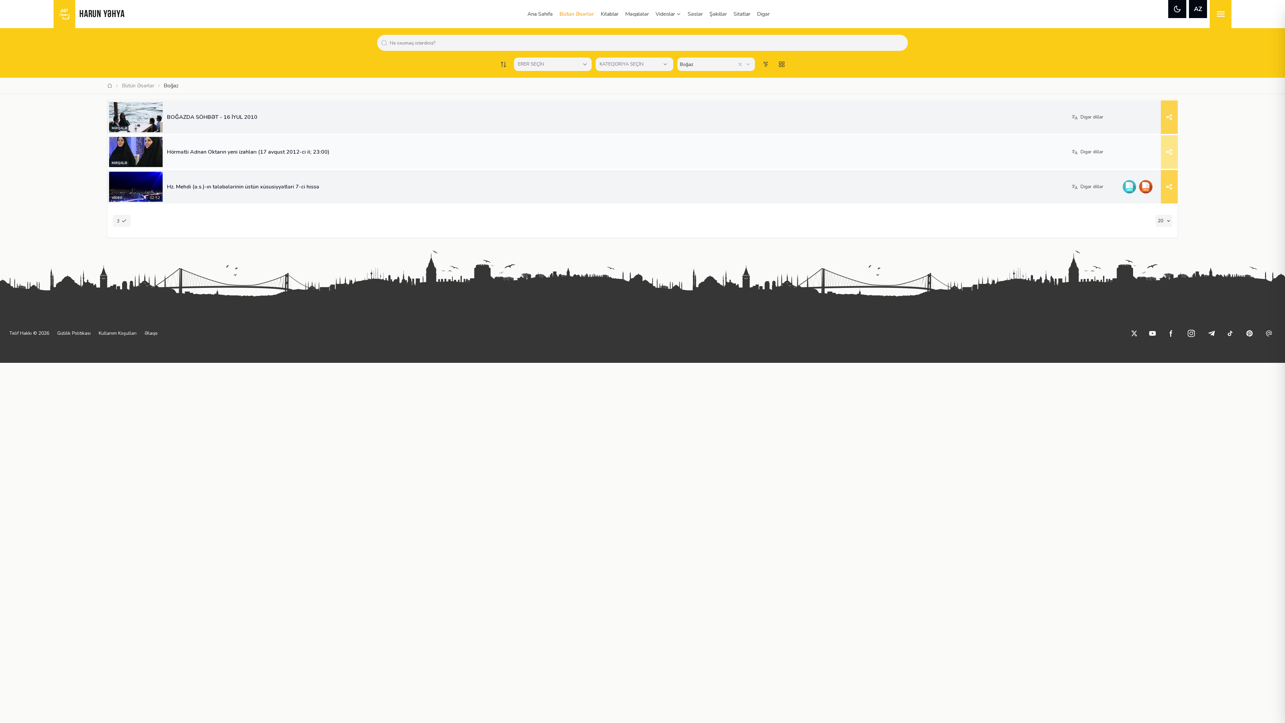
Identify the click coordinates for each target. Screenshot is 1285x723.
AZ (1198, 9)
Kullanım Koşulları (118, 333)
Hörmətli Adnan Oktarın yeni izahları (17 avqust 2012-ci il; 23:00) (248, 152)
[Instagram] (1191, 333)
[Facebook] (1171, 333)
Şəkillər (718, 14)
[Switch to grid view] (781, 64)
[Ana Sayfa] (109, 85)
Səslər (695, 14)
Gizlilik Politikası (74, 333)
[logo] (64, 14)
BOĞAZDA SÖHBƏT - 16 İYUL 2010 (212, 117)
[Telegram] (1211, 333)
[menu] (1220, 14)
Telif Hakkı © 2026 (29, 333)
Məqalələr (637, 14)
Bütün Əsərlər (577, 14)
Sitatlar (742, 14)
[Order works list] (503, 64)
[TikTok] (1230, 333)
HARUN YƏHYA (101, 14)
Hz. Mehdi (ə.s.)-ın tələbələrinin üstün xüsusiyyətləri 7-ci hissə (243, 186)
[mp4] (1145, 186)
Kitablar (609, 14)
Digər (763, 14)
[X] (1134, 333)
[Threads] (1269, 333)
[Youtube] (1152, 333)
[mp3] (1129, 186)
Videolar (665, 14)
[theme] (1177, 9)
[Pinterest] (1249, 333)
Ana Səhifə (540, 14)
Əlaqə (151, 333)
